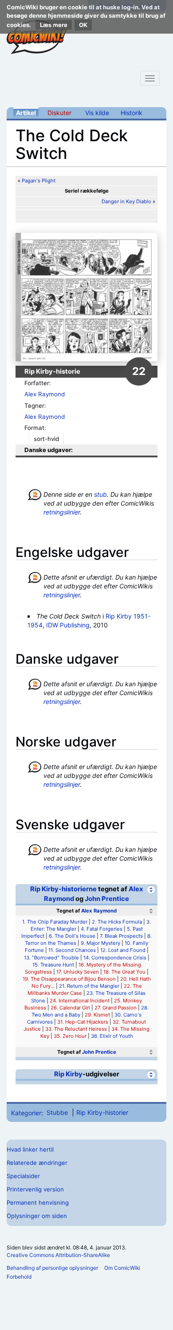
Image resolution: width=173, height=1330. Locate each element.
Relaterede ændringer (37, 1162)
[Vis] (151, 1052)
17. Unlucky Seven (77, 972)
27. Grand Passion (115, 1008)
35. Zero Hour (70, 1036)
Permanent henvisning (38, 1202)
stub (100, 494)
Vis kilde (97, 112)
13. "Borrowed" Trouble (51, 958)
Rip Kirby (68, 1074)
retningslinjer (61, 595)
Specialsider (23, 1175)
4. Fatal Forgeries (101, 929)
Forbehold (19, 1276)
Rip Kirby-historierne (63, 889)
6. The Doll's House (72, 936)
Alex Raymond (44, 394)
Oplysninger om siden (37, 1215)
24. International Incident (80, 1000)
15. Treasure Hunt (53, 965)
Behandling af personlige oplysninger (52, 1267)
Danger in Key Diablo (126, 201)
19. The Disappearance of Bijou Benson (69, 979)
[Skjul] (151, 889)
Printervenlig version (35, 1189)
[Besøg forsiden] (37, 37)
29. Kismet (97, 1015)
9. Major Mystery (100, 943)
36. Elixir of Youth (112, 1036)
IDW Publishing (68, 625)
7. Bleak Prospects (121, 936)
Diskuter (59, 112)
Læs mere (53, 24)
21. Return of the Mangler (89, 986)
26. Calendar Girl (70, 1008)
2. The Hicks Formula (117, 922)
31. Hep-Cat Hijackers (82, 1022)
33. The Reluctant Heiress (76, 1029)
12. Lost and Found (122, 950)
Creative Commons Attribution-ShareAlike (58, 1255)
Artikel (26, 112)
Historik (131, 112)
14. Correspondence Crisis (114, 958)
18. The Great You (124, 972)
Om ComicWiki (122, 1267)
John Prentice (107, 899)
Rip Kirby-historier (102, 1112)
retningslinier (61, 512)
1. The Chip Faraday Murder (54, 922)
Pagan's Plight (38, 181)
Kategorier (26, 1112)
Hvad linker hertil (30, 1149)
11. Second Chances (72, 950)
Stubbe (57, 1112)
